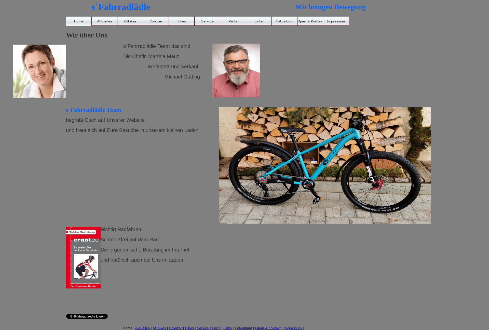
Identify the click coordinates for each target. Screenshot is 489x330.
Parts (216, 328)
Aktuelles (142, 328)
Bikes (189, 328)
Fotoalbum (243, 328)
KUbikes (159, 328)
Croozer (175, 328)
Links (227, 328)
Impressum (293, 328)
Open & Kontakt (268, 328)
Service (203, 328)
